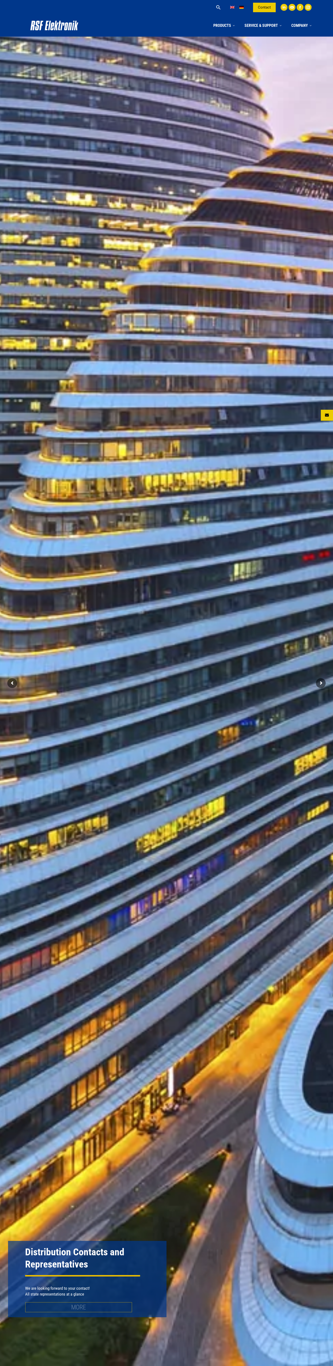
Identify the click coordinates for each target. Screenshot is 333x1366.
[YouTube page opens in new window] (292, 7)
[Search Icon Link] (218, 7)
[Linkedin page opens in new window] (284, 7)
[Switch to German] (241, 7)
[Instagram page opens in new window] (308, 7)
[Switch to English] (232, 7)
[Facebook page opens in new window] (300, 7)
